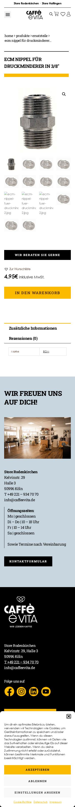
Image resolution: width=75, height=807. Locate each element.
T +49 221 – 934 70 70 (21, 494)
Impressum (56, 802)
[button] (69, 716)
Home (9, 35)
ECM (46, 351)
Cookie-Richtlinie (23, 802)
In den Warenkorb (37, 292)
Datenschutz (41, 802)
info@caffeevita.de (19, 499)
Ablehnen (37, 781)
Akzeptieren (38, 770)
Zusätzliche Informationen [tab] (33, 328)
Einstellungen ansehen (37, 792)
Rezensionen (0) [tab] (23, 338)
